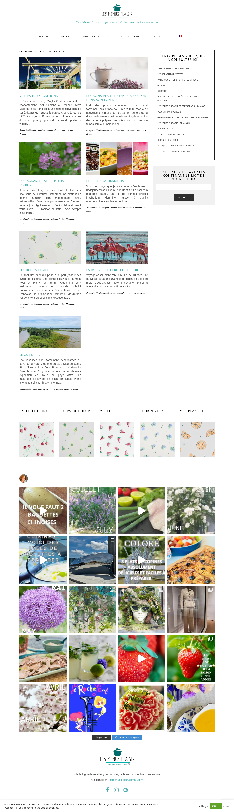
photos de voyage (137, 293)
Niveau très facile (167, 129)
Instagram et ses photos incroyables (41, 183)
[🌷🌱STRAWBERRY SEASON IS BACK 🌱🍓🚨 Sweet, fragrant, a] (141, 658)
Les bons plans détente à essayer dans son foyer (116, 98)
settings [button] (203, 806)
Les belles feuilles (35, 270)
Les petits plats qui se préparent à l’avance (181, 106)
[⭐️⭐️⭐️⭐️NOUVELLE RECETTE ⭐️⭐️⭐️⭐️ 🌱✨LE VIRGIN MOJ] (92, 658)
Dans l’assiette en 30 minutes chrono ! (178, 80)
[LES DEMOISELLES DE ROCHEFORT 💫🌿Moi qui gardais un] (92, 708)
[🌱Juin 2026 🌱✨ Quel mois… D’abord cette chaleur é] (191, 511)
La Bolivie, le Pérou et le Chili (113, 270)
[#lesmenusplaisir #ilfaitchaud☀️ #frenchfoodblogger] (43, 560)
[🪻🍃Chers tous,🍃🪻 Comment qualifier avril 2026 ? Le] (43, 708)
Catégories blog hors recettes (32, 130)
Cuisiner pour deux (167, 140)
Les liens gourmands (105, 181)
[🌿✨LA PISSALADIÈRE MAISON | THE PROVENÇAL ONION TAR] (191, 560)
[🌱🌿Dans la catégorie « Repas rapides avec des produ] (141, 560)
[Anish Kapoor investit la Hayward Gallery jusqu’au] (92, 560)
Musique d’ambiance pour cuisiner (175, 146)
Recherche (183, 197)
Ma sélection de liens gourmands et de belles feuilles (42, 219)
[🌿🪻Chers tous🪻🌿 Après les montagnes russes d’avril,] (43, 609)
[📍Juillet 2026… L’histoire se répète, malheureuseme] (92, 511)
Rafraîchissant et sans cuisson (174, 68)
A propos (160, 36)
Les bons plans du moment (57, 130)
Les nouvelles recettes (170, 74)
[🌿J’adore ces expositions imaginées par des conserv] (191, 609)
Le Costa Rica (31, 355)
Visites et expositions (38, 96)
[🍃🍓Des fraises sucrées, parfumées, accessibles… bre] (191, 658)
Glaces (161, 85)
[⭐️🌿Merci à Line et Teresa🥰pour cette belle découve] (92, 609)
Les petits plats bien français (173, 123)
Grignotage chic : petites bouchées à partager (182, 117)
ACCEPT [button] (216, 806)
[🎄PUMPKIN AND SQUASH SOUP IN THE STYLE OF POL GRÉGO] (191, 708)
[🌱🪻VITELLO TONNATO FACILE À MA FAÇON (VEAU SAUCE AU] (43, 658)
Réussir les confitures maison (173, 151)
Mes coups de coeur (121, 293)
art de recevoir (131, 36)
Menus (65, 36)
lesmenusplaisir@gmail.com (126, 779)
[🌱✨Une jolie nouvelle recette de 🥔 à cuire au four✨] (43, 511)
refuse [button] (226, 806)
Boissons (162, 91)
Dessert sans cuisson (169, 112)
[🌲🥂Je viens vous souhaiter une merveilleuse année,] (141, 708)
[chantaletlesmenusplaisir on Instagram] (117, 478)
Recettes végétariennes (170, 134)
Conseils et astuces (95, 36)
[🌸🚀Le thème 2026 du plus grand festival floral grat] (141, 609)
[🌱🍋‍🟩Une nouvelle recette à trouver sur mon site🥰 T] (141, 511)
